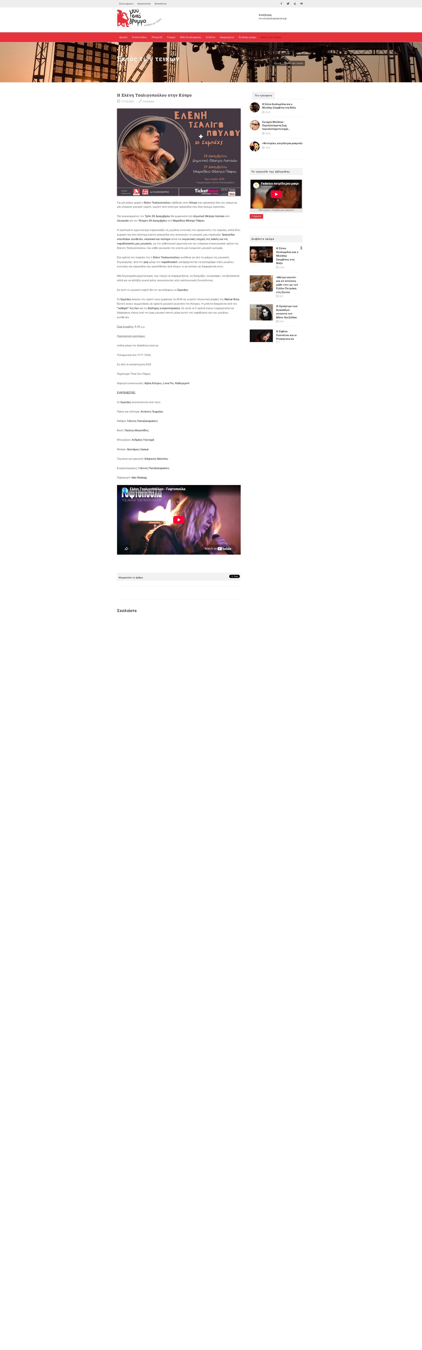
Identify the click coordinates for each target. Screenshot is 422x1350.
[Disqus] (179, 659)
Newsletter (160, 3)
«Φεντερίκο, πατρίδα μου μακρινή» (282, 143)
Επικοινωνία (144, 3)
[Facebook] (281, 3)
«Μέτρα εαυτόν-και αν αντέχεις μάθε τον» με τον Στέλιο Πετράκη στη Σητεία (287, 285)
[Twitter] (288, 3)
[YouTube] (295, 3)
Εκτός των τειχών (294, 63)
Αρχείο (257, 216)
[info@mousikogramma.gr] (301, 3)
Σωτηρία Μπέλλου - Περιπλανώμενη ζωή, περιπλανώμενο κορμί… (276, 125)
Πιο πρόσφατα (263, 95)
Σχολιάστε (148, 101)
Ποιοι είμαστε (126, 3)
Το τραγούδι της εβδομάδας (270, 171)
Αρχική (277, 63)
